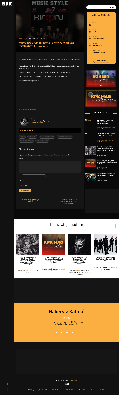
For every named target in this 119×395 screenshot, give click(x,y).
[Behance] (25, 130)
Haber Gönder (83, 390)
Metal (76, 272)
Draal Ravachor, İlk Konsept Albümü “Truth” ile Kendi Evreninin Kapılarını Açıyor (79, 260)
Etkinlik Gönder (70, 390)
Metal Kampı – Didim (99, 52)
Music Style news (42, 141)
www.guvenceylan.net (37, 123)
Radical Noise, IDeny (99, 39)
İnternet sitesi (23, 185)
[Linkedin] (30, 130)
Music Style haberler (65, 137)
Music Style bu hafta (47, 137)
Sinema (113, 127)
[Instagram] (23, 130)
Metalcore (103, 267)
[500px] (27, 130)
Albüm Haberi (100, 127)
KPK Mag (31, 390)
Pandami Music (97, 45)
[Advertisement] (102, 201)
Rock (105, 179)
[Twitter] (20, 130)
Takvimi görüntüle (101, 60)
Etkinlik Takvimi (57, 390)
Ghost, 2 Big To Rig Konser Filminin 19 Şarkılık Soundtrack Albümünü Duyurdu (107, 121)
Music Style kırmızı (26, 141)
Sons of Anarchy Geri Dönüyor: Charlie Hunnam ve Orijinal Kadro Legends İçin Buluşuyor (106, 148)
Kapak (26, 39)
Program (32, 39)
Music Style (32, 137)
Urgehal (95, 32)
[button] (108, 226)
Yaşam (113, 140)
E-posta (22, 180)
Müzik (109, 127)
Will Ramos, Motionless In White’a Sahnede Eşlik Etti (105, 259)
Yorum (21, 158)
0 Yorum (42, 39)
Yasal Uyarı (73, 381)
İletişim (102, 390)
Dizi (98, 154)
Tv (37, 39)
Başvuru (93, 390)
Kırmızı (22, 137)
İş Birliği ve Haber (43, 390)
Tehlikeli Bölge (107, 140)
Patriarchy (96, 25)
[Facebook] (32, 130)
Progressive (74, 270)
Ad (20, 176)
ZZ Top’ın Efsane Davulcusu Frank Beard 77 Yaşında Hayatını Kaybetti (107, 162)
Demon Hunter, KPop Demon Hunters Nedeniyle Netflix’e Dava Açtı (106, 135)
